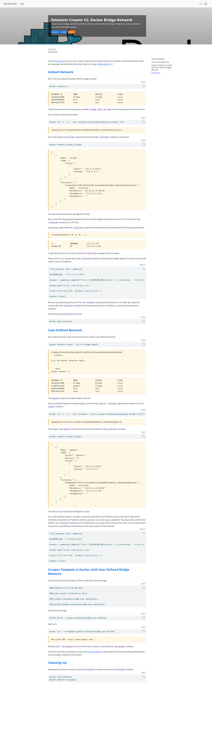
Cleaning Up (155, 73)
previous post (60, 61)
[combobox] (205, 4)
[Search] (205, 4)
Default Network (157, 59)
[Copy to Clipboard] (144, 86)
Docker (63, 32)
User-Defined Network (160, 62)
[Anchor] (76, 71)
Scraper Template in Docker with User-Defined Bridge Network (161, 67)
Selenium (55, 32)
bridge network (104, 64)
